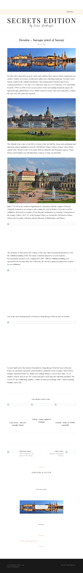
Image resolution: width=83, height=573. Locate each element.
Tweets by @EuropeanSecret (28, 541)
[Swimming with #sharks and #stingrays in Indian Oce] (50, 4)
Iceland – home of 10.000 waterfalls (65, 424)
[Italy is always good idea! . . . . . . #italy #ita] (69, 4)
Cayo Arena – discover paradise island (17, 424)
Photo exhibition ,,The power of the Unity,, (26, 454)
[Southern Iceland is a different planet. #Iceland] (13, 4)
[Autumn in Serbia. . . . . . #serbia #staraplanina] (41, 4)
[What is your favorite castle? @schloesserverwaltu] (78, 4)
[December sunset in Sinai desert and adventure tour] (32, 4)
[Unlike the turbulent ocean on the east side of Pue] (4, 4)
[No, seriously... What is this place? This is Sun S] (60, 4)
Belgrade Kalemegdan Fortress (56, 454)
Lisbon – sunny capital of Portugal (41, 421)
